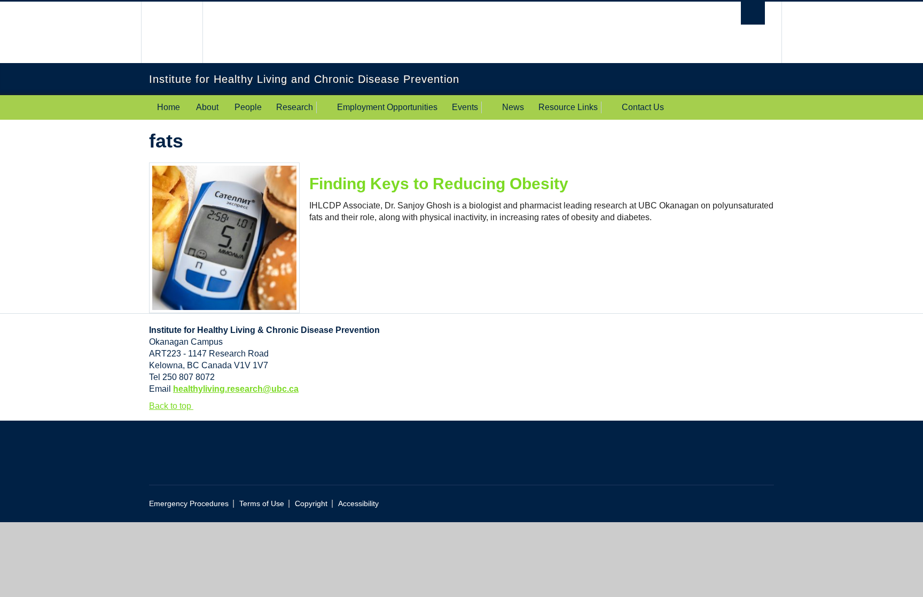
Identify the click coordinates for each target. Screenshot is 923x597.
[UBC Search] (753, 13)
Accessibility (358, 504)
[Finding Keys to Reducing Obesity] (224, 237)
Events (465, 107)
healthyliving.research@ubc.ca (236, 388)
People (248, 107)
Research (294, 107)
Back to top (171, 405)
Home (168, 107)
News (513, 107)
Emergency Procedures (189, 504)
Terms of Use (261, 504)
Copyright (311, 504)
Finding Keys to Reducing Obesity (438, 183)
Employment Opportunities (387, 107)
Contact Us (643, 107)
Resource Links (568, 107)
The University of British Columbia (171, 32)
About (207, 107)
